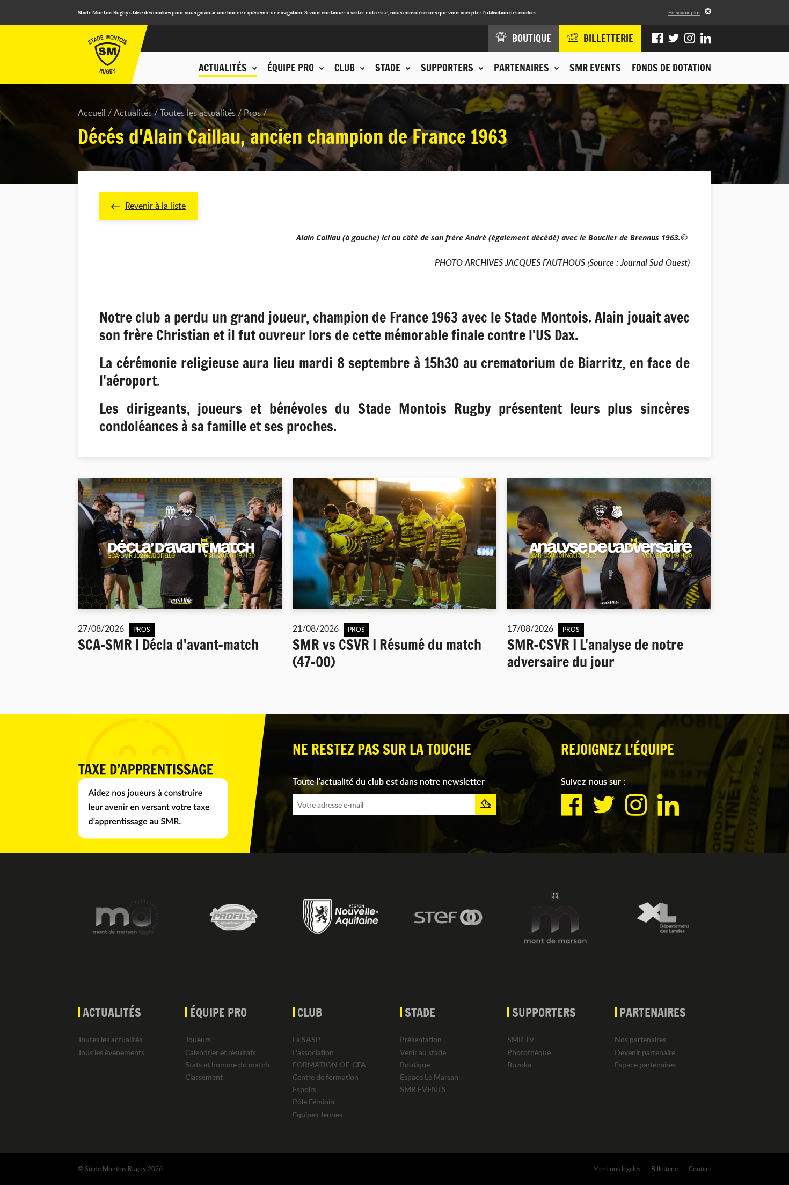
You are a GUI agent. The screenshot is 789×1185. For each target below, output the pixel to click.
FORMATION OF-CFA (329, 1064)
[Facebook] (657, 38)
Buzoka (519, 1064)
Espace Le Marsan (429, 1077)
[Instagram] (689, 38)
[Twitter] (673, 38)
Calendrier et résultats (220, 1052)
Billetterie (664, 1168)
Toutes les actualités (198, 113)
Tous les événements (111, 1052)
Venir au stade (423, 1052)
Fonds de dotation (671, 68)
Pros (252, 113)
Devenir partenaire (645, 1052)
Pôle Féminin (313, 1101)
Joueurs (198, 1039)
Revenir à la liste (155, 205)
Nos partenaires (640, 1039)
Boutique (415, 1064)
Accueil (92, 113)
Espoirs (304, 1089)
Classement (204, 1077)
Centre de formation (326, 1077)
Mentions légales (616, 1168)
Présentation (421, 1039)
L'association (313, 1052)
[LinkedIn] (705, 38)
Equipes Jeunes (317, 1114)
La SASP (306, 1039)
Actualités (133, 113)
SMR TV (521, 1039)
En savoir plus (684, 12)
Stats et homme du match (227, 1064)
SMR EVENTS (595, 68)
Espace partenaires (645, 1064)
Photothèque (529, 1052)
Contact (700, 1168)
